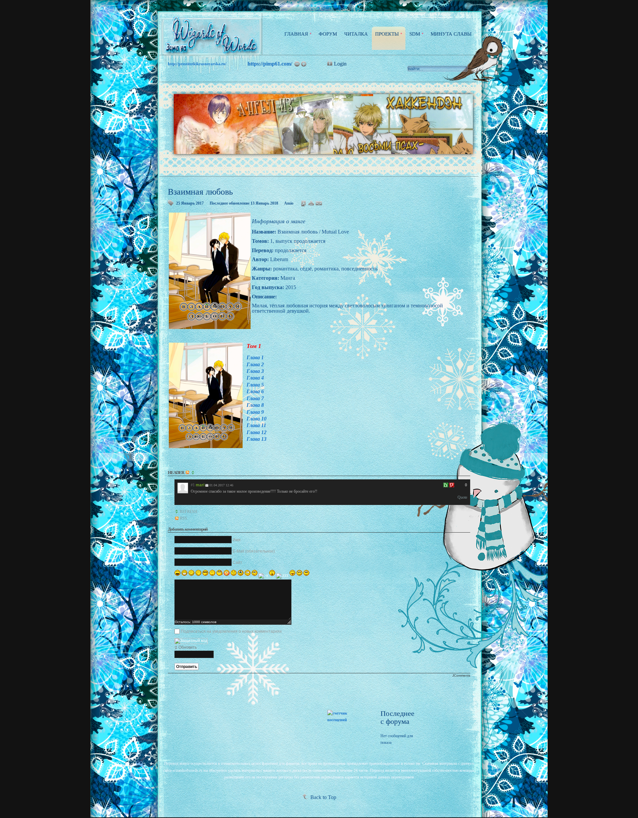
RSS (183, 518)
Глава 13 (256, 439)
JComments (461, 675)
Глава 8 (255, 405)
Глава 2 (255, 364)
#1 (193, 485)
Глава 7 (255, 398)
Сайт (237, 562)
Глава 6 (255, 391)
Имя (237, 540)
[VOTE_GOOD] (445, 485)
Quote (462, 497)
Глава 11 (256, 425)
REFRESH (188, 511)
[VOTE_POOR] (451, 485)
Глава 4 (255, 378)
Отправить (186, 666)
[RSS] (188, 472)
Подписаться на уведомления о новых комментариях (231, 631)
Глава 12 (256, 432)
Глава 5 (255, 385)
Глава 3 (255, 371)
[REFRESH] (193, 472)
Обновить (187, 647)
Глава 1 (255, 357)
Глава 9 (255, 412)
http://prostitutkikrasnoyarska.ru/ (197, 64)
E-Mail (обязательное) (254, 551)
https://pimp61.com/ (270, 64)
